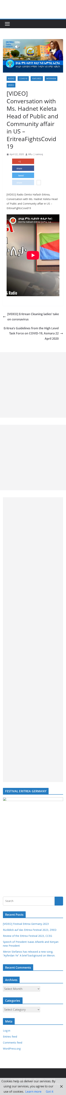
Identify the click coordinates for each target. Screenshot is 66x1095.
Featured (36, 78)
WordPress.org (12, 1048)
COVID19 (23, 78)
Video (11, 85)
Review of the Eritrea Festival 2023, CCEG (27, 936)
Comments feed (12, 1042)
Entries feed (10, 1036)
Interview (51, 78)
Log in (6, 1030)
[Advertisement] (33, 385)
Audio (11, 78)
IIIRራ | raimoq (35, 154)
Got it (49, 1092)
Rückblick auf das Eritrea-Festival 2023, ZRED (29, 930)
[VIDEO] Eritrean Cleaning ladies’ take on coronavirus (33, 316)
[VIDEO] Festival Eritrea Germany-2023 (26, 924)
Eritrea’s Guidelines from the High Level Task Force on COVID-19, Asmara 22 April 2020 (31, 333)
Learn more (33, 1092)
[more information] (39, 183)
